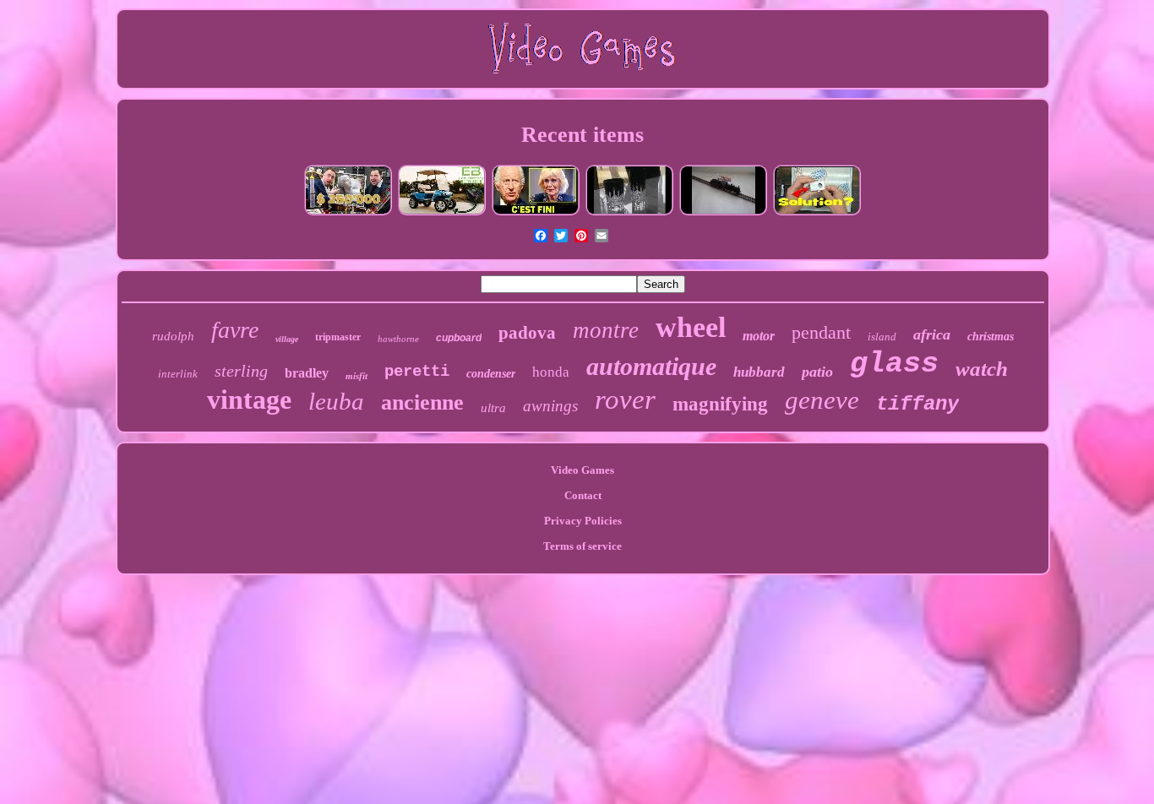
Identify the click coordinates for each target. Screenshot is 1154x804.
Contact (582, 495)
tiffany (917, 404)
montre (606, 330)
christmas (990, 336)
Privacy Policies (583, 520)
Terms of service (582, 546)
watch (981, 368)
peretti (416, 371)
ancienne (422, 402)
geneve (822, 400)
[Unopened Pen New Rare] (348, 213)
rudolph (173, 336)
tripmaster (338, 337)
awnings (550, 406)
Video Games (582, 470)
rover (625, 399)
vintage (249, 399)
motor (759, 336)
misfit (356, 376)
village (286, 339)
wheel (691, 327)
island (882, 336)
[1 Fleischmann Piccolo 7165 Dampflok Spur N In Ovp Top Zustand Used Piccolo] (723, 213)
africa (931, 334)
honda (550, 372)
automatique (651, 366)
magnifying (720, 404)
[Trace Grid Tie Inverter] (817, 213)
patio (817, 371)
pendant (821, 332)
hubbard (759, 372)
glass (894, 364)
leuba (336, 401)
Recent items (582, 134)
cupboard (459, 338)
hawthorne (398, 339)
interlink (178, 373)
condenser (490, 373)
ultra (493, 408)
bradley (307, 373)
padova (527, 333)
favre (235, 330)
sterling (241, 370)
